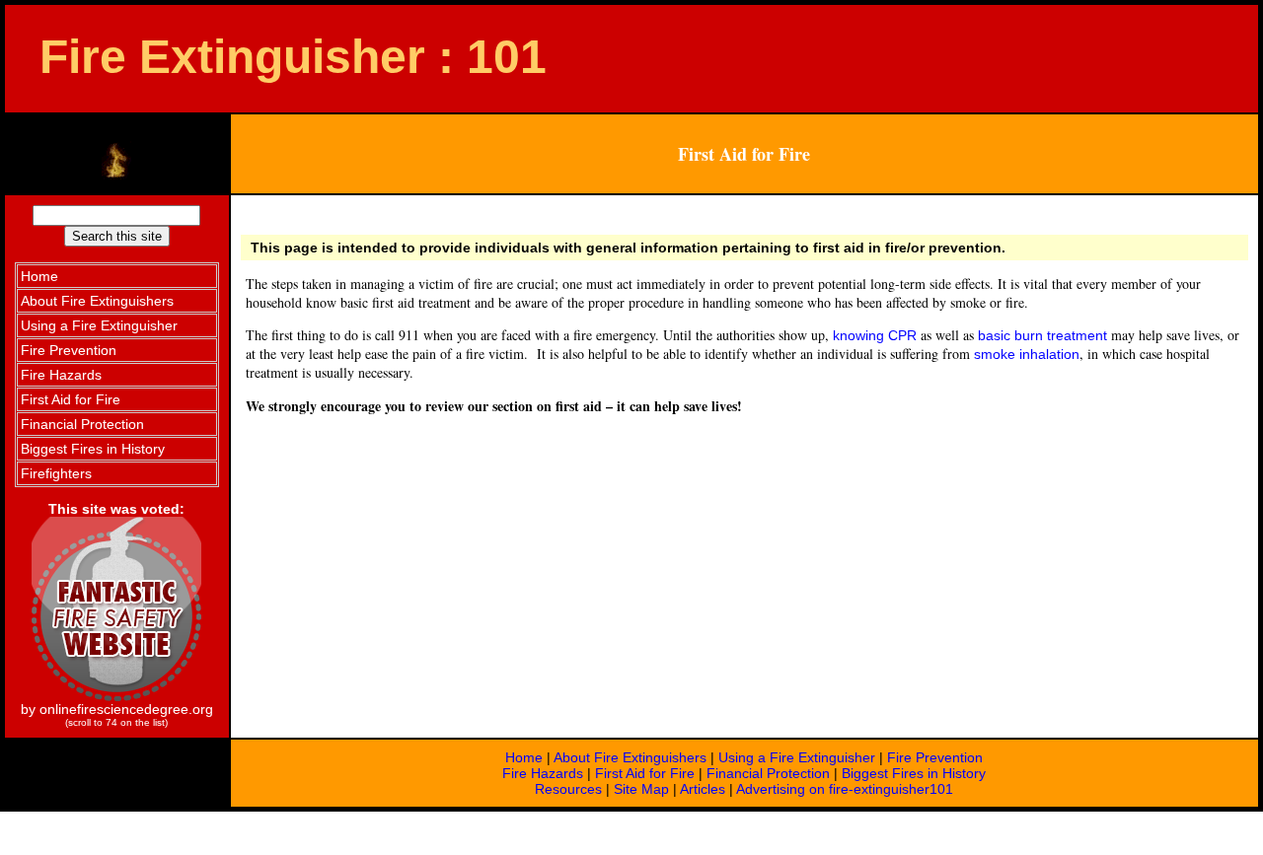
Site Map (641, 789)
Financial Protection (768, 773)
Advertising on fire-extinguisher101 (844, 789)
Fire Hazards (542, 773)
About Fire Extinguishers (630, 757)
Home (524, 757)
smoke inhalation (1026, 354)
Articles (702, 789)
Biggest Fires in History (914, 773)
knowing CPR (875, 335)
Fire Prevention (935, 757)
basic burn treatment (1042, 335)
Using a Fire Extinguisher (796, 757)
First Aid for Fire (645, 773)
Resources (568, 789)
